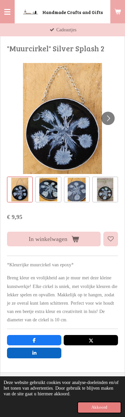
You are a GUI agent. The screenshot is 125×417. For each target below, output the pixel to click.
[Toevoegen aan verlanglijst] (110, 239)
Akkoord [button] (99, 407)
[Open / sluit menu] (7, 11)
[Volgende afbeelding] (108, 118)
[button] (20, 189)
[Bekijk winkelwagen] (117, 11)
